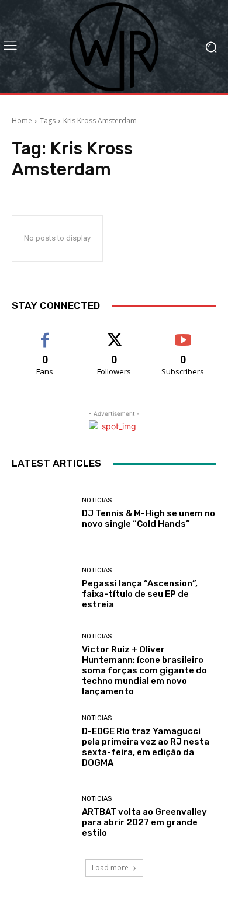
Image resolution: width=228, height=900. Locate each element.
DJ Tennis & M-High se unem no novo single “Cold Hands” (148, 518)
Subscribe (183, 333)
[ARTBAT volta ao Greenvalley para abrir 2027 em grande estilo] (42, 816)
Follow (114, 333)
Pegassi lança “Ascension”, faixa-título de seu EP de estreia (140, 594)
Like (45, 333)
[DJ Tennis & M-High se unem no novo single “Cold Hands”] (42, 513)
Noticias (97, 500)
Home (22, 121)
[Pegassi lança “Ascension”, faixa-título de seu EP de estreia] (42, 588)
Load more (110, 868)
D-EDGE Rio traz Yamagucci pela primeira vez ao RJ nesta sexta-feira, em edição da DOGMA (145, 747)
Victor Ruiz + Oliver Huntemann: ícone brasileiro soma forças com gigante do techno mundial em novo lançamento (144, 670)
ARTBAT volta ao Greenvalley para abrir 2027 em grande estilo (144, 822)
